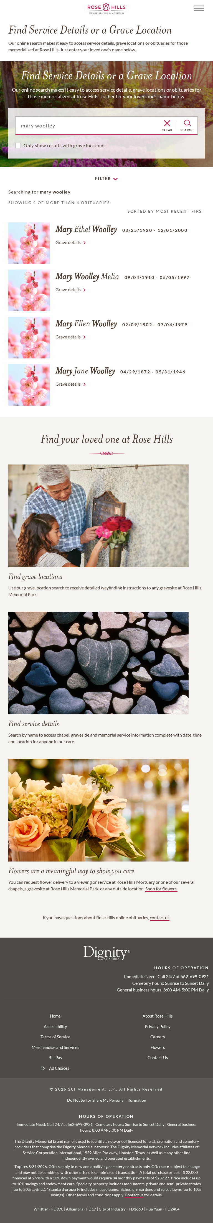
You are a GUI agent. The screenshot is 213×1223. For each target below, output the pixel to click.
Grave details (68, 242)
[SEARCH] (187, 123)
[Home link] (106, 7)
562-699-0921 (195, 976)
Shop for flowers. (161, 888)
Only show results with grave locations (64, 145)
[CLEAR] (167, 123)
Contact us (134, 1195)
